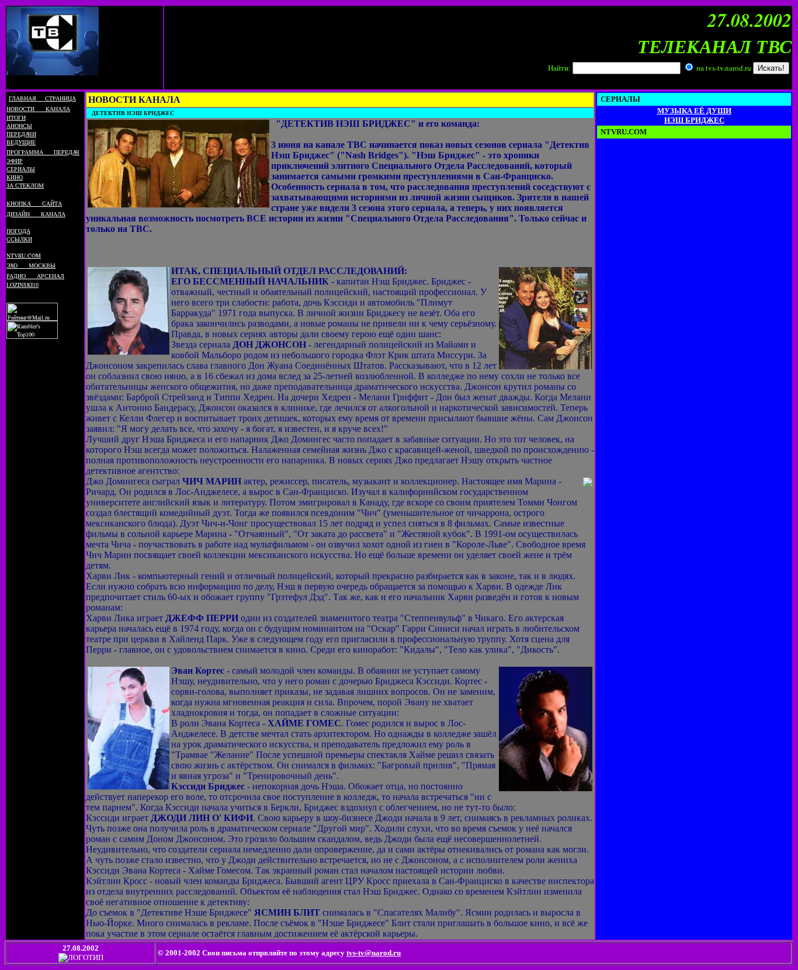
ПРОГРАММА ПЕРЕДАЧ (42, 152)
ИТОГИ (16, 117)
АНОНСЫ (19, 126)
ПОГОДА (18, 231)
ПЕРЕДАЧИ (21, 134)
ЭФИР (14, 161)
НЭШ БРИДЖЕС (694, 120)
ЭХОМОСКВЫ (30, 265)
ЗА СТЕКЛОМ (25, 185)
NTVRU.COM (23, 255)
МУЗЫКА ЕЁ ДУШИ (694, 110)
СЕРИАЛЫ (20, 169)
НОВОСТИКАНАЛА (38, 109)
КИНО (14, 177)
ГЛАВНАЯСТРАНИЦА (42, 98)
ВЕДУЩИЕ (21, 142)
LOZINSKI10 (22, 284)
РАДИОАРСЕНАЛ (35, 276)
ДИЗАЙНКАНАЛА (35, 214)
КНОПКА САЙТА (34, 203)
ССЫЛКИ (19, 239)
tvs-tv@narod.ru (373, 952)
